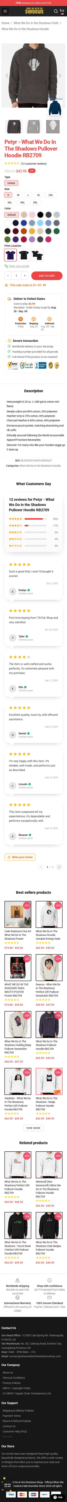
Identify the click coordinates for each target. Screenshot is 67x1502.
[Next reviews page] (59, 867)
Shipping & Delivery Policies (18, 1410)
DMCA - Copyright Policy (17, 1388)
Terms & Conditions (14, 1377)
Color (7, 208)
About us (8, 1372)
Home (5, 23)
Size (6, 189)
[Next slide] (60, 75)
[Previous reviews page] (41, 867)
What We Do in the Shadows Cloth (36, 23)
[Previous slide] (7, 75)
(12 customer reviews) (34, 163)
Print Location (12, 245)
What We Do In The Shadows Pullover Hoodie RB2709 (46, 1045)
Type (7, 177)
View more (33, 1128)
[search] (56, 11)
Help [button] (60, 1497)
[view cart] (62, 11)
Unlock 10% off (7, 1485)
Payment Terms (12, 1415)
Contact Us (9, 1426)
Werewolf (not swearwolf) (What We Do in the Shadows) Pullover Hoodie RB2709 (48, 1189)
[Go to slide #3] (53, 126)
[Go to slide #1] (14, 126)
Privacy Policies (11, 1382)
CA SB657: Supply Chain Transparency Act (27, 1393)
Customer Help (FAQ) (15, 1431)
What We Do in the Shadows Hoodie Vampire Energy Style (48, 935)
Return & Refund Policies (17, 1421)
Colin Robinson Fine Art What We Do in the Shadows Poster (17, 935)
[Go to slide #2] (33, 126)
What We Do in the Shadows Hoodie (25, 29)
